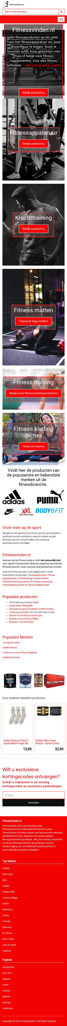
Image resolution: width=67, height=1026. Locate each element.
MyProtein (7, 874)
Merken (6, 996)
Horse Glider (32, 602)
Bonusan (7, 927)
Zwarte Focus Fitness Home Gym (25, 615)
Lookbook (7, 1008)
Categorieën (8, 967)
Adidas (5, 868)
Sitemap (6, 1002)
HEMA (5, 903)
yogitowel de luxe (11, 657)
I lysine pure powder (19, 612)
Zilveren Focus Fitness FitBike (24, 618)
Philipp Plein (8, 892)
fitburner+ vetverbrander (21, 622)
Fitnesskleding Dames (13, 585)
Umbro (5, 915)
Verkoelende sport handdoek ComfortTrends (31, 609)
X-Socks (6, 921)
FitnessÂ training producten (16, 581)
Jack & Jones (9, 945)
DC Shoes (7, 933)
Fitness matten (40, 578)
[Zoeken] (61, 11)
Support (6, 979)
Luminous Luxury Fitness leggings (19, 652)
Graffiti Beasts (9, 647)
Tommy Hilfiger (10, 897)
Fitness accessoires (43, 581)
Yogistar (6, 950)
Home (5, 984)
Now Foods (8, 939)
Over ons (6, 973)
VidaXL (6, 886)
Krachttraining (25, 578)
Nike (4, 880)
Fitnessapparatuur (37, 575)
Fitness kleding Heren (38, 585)
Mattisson (7, 909)
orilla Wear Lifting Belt (22, 605)
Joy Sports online (11, 642)
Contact (6, 990)
